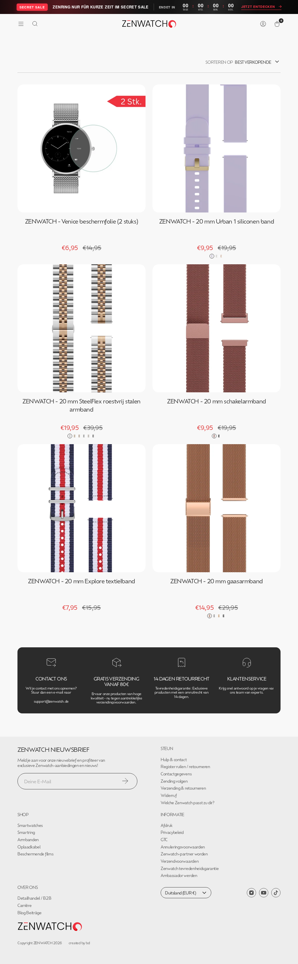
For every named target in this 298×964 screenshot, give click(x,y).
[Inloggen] (263, 23)
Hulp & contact (174, 759)
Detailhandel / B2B (34, 898)
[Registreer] (125, 781)
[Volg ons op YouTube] (263, 893)
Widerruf (169, 795)
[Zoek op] (34, 23)
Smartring (26, 832)
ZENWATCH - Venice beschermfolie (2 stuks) (81, 221)
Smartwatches (30, 825)
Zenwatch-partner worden (184, 853)
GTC (164, 839)
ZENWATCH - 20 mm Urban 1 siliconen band (216, 221)
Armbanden (28, 839)
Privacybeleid (172, 832)
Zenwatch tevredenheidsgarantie (190, 868)
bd (88, 942)
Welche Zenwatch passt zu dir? (187, 802)
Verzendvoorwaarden (179, 861)
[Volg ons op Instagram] (251, 892)
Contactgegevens (176, 773)
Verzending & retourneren (183, 788)
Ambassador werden (179, 875)
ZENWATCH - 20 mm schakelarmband (216, 401)
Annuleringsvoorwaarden (183, 846)
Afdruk (167, 825)
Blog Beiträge (29, 912)
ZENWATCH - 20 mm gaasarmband (216, 581)
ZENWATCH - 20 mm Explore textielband (81, 581)
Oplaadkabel (28, 846)
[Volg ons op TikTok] (276, 892)
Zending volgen (174, 781)
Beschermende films (35, 853)
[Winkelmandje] (277, 23)
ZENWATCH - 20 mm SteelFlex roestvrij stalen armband (81, 405)
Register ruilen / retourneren (185, 766)
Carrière (24, 905)
